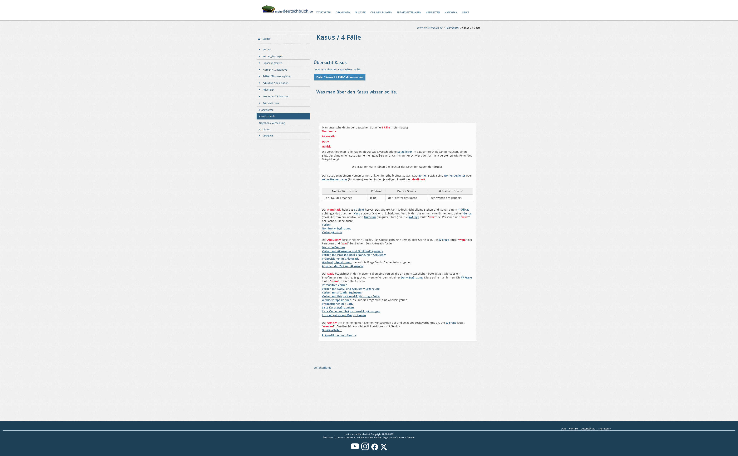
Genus (467, 213)
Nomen (422, 175)
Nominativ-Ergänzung (336, 228)
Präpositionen (271, 103)
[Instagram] (365, 449)
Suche (266, 39)
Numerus (370, 217)
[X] (383, 449)
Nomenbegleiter (454, 175)
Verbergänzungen (273, 56)
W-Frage (414, 217)
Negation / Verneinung (272, 123)
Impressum (604, 428)
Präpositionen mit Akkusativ (340, 258)
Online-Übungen (381, 12)
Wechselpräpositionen (336, 262)
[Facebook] (374, 449)
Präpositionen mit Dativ (337, 304)
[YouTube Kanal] (355, 449)
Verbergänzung (332, 232)
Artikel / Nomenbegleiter (277, 76)
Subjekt (359, 209)
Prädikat (463, 209)
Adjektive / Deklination (275, 83)
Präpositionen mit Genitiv (339, 335)
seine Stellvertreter (334, 179)
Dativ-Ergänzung (412, 277)
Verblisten (433, 12)
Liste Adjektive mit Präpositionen (344, 315)
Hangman (451, 12)
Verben (267, 49)
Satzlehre (268, 136)
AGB (563, 428)
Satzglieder (404, 151)
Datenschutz (588, 428)
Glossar (360, 12)
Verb (357, 213)
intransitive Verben (334, 285)
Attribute (264, 129)
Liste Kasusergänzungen (338, 307)
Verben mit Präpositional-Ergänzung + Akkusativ (354, 255)
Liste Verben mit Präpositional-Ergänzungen (351, 311)
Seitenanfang (322, 367)
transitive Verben (333, 247)
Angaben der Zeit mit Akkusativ (342, 266)
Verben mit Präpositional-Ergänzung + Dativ (351, 296)
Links (465, 12)
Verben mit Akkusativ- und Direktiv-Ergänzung (352, 251)
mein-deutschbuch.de (430, 28)
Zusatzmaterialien (409, 12)
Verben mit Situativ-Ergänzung (342, 292)
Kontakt (573, 428)
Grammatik (343, 12)
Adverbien (268, 89)
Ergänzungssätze (272, 63)
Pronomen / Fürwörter (276, 96)
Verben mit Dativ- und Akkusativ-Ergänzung (351, 289)
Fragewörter (266, 110)
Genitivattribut (332, 330)
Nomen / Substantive (275, 69)
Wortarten (323, 12)
